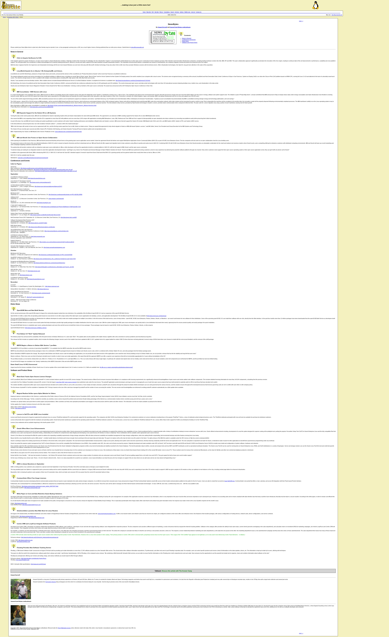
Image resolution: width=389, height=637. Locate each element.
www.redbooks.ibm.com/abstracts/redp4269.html (68, 131)
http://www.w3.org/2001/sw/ (38, 564)
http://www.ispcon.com (34, 271)
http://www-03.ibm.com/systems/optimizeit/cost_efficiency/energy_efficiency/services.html (72, 105)
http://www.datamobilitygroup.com (31, 504)
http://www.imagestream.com (36, 517)
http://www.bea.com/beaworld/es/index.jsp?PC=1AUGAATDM (55, 254)
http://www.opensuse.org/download (156, 316)
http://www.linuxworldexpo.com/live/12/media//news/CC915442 (133, 80)
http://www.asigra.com (21, 503)
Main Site (148, 12)
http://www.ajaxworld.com (38, 236)
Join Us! (193, 12)
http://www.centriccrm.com (25, 540)
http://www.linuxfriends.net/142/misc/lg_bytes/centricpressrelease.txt (39, 537)
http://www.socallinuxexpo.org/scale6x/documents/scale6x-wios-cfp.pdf (53, 169)
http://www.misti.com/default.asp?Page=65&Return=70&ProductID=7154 (61, 206)
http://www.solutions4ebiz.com (27, 516)
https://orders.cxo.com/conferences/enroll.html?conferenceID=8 (56, 242)
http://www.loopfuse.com (23, 541)
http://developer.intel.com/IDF (69, 217)
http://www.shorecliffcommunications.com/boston (41, 227)
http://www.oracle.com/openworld (41, 293)
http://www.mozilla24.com (44, 202)
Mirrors (161, 12)
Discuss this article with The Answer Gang (177, 571)
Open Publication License (64, 627)
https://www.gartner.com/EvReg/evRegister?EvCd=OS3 (45, 215)
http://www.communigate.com (32, 487)
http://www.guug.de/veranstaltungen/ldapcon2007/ (48, 186)
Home (144, 12)
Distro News (185, 41)
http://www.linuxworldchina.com (36, 178)
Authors (182, 12)
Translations (167, 12)
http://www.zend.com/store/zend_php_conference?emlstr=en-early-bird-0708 (54, 259)
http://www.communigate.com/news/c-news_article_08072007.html (40, 486)
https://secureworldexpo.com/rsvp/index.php (56, 231)
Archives (177, 12)
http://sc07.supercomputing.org (35, 297)
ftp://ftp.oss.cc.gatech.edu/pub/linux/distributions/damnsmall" (116, 367)
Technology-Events (50, 582)
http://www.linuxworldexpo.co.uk (35, 279)
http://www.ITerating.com (22, 560)
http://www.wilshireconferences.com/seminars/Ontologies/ (49, 263)
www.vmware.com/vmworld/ (56, 198)
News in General (186, 38)
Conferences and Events (189, 39)
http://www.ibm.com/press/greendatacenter (41, 107)
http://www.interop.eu (43, 289)
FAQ (153, 12)
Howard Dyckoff (162, 27)
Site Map (156, 12)
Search (172, 12)
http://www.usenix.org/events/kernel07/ (40, 182)
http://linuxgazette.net (337, 14)
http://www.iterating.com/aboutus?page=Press (33, 558)
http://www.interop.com (26, 275)
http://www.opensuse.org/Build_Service (35, 328)
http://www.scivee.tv (20, 408)
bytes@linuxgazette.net (137, 47)
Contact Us (198, 12)
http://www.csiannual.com (52, 286)
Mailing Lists (187, 12)
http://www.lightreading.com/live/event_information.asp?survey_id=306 (54, 267)
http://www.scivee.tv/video (29, 407)
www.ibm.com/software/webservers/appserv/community (33, 157)
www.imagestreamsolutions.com (107, 513)
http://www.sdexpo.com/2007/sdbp (37, 223)
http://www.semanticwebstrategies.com (54, 247)
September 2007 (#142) (13, 17)
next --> (301, 21)
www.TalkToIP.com (230, 481)
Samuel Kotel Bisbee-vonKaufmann (180, 27)
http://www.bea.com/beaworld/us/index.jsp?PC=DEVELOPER (65, 194)
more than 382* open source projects (66, 382)
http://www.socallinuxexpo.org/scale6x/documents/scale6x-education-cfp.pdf (56, 171)
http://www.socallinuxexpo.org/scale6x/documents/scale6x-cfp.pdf (38, 168)
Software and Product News (189, 42)
